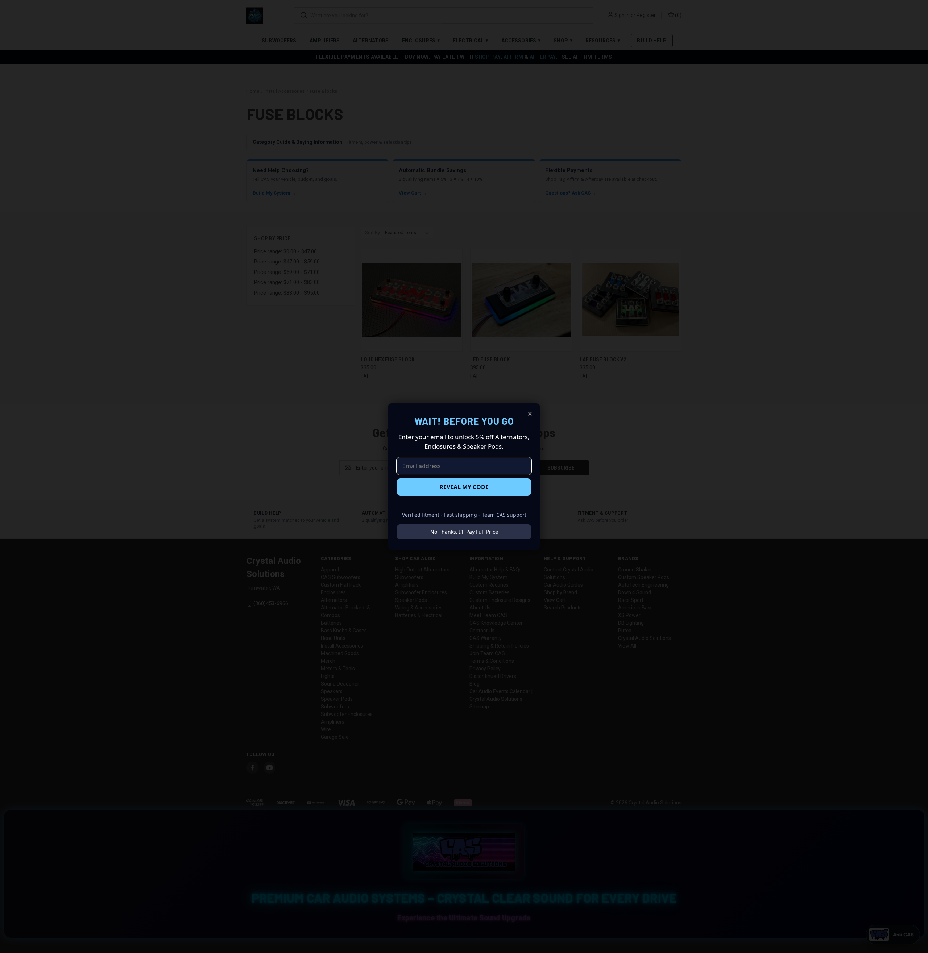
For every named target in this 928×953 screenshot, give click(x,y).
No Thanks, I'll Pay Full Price (464, 531)
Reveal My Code (464, 487)
